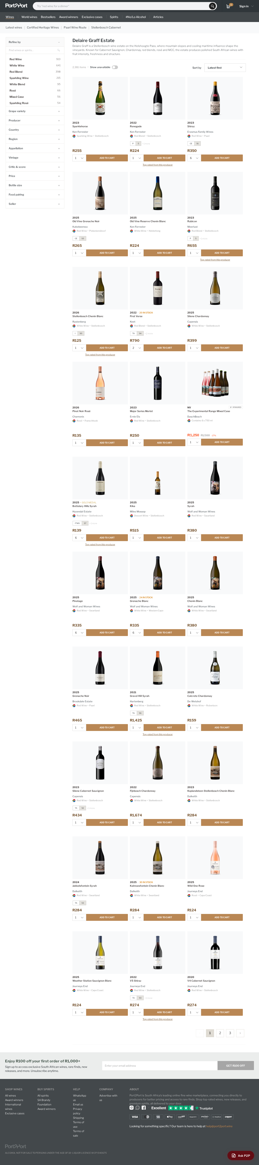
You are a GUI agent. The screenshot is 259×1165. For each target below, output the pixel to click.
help (76, 1089)
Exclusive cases (14, 1113)
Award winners (14, 1100)
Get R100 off (235, 1065)
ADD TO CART (107, 158)
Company (106, 1089)
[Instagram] (132, 1107)
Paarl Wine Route (75, 27)
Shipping (78, 1117)
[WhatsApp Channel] (138, 1107)
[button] (242, 68)
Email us (78, 1104)
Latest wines (14, 27)
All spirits (43, 1095)
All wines (10, 1095)
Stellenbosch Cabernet (106, 27)
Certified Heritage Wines (43, 27)
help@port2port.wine (219, 1126)
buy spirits (45, 1089)
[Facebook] (144, 1107)
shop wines (13, 1089)
